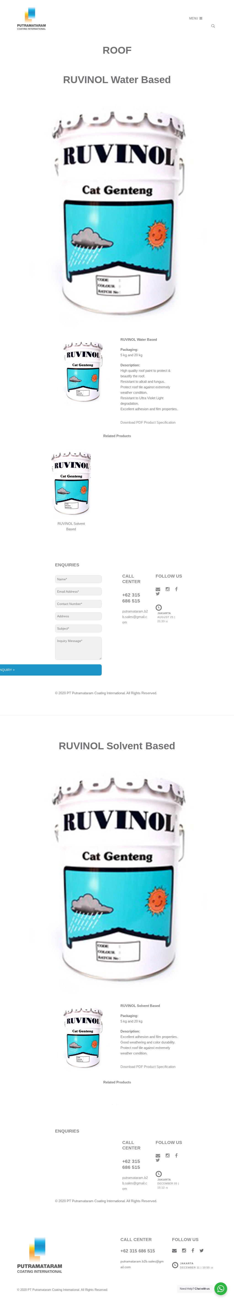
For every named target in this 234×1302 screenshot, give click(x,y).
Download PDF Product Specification (148, 422)
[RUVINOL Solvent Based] (71, 483)
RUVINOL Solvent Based (117, 745)
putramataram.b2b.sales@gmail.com (135, 616)
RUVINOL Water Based (117, 79)
